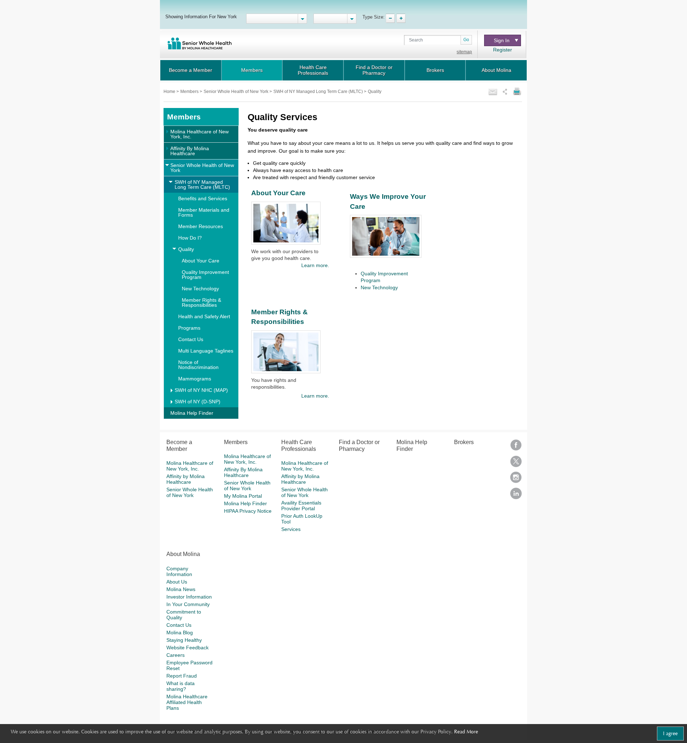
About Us (176, 582)
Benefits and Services (202, 198)
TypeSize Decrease (390, 18)
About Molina (496, 70)
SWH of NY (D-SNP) (197, 401)
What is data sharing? (180, 686)
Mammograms (194, 379)
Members (252, 70)
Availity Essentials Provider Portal (301, 505)
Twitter (516, 464)
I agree (670, 733)
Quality (186, 249)
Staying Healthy (184, 640)
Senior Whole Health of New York (236, 91)
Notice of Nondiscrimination (198, 364)
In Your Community (188, 604)
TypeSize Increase (400, 18)
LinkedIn (516, 496)
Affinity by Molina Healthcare (185, 479)
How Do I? (190, 238)
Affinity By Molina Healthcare (189, 151)
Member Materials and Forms (203, 212)
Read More (466, 731)
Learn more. (315, 265)
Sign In (502, 40)
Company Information (179, 571)
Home (170, 91)
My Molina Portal (243, 496)
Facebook (516, 447)
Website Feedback (187, 647)
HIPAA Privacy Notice (248, 511)
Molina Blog (179, 632)
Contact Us (190, 339)
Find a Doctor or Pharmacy (374, 70)
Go (466, 39)
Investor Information (189, 597)
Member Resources (200, 226)
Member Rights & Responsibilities (201, 302)
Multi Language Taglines (205, 351)
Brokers (435, 70)
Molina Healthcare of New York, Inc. (199, 134)
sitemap (464, 51)
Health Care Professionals (313, 70)
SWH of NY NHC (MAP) (201, 390)
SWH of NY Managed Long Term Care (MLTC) (318, 91)
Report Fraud (181, 676)
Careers (175, 655)
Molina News (180, 589)
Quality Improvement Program (205, 274)
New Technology (200, 288)
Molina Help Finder (191, 413)
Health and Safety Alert (204, 316)
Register (502, 50)
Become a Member (190, 70)
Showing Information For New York (201, 16)
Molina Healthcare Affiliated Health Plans (187, 702)
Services (291, 529)
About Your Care (200, 261)
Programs (189, 328)
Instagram (516, 480)
